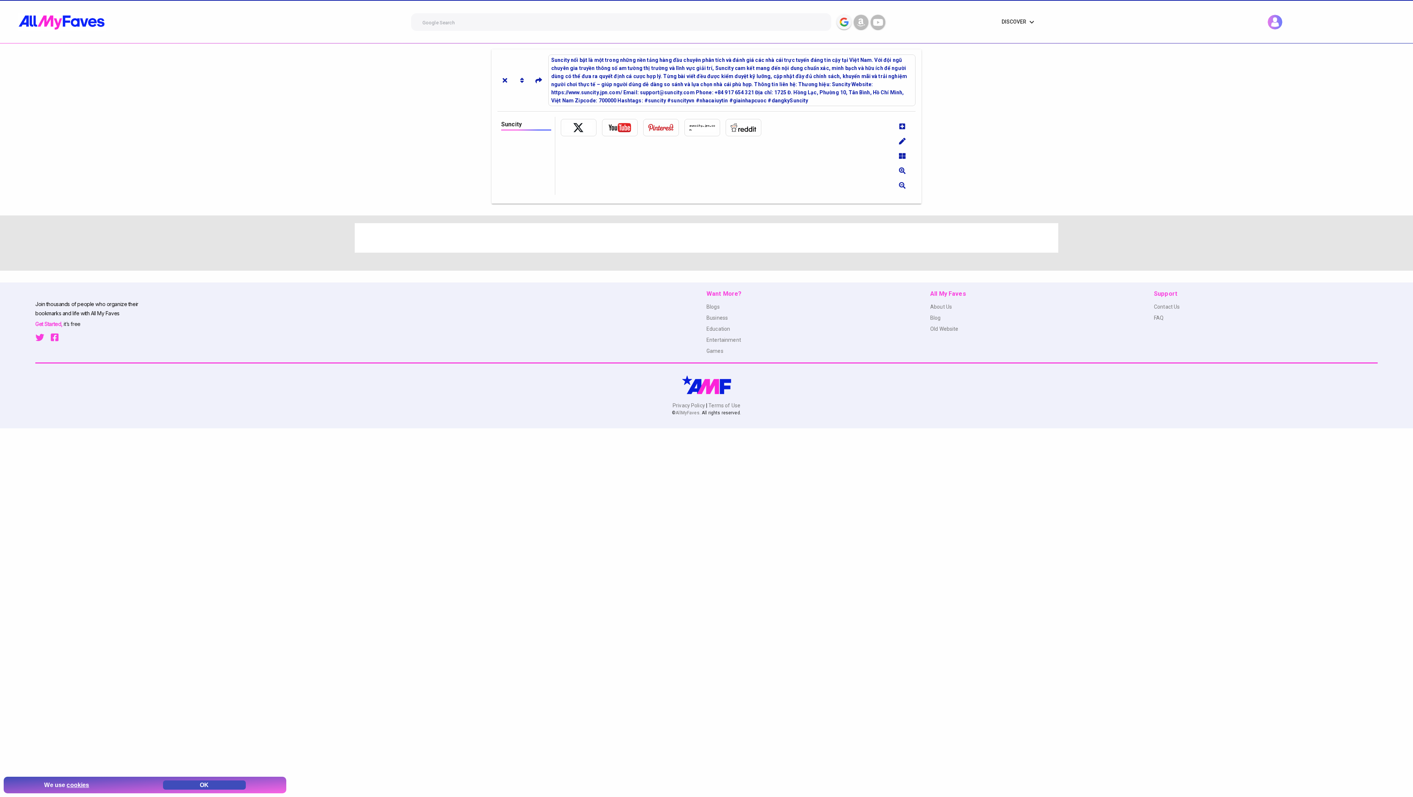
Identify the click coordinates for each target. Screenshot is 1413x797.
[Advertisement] (575, 238)
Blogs (713, 307)
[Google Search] (844, 22)
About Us (941, 307)
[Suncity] (581, 127)
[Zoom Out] (902, 185)
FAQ (1159, 318)
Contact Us (1167, 307)
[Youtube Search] (878, 22)
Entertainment (723, 340)
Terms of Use (723, 405)
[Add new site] (902, 126)
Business (717, 318)
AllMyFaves (687, 412)
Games (714, 351)
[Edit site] (902, 141)
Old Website (944, 329)
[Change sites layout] (902, 155)
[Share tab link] (538, 80)
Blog (935, 318)
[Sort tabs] (521, 80)
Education (718, 329)
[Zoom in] (902, 170)
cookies (78, 785)
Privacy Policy (689, 405)
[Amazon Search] (861, 22)
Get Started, (49, 324)
